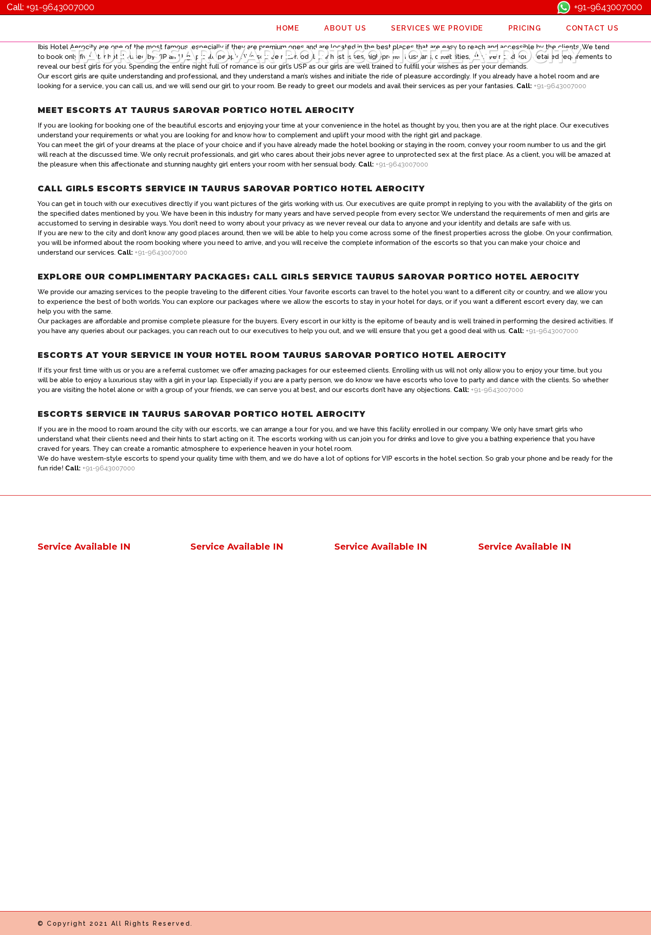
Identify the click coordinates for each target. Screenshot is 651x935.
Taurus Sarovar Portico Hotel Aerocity (252, 758)
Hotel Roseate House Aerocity (87, 806)
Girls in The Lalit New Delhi (233, 815)
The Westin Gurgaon (367, 838)
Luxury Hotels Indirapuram (377, 631)
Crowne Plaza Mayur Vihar (376, 663)
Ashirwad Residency (71, 679)
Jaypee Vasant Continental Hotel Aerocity (243, 794)
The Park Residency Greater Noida (534, 742)
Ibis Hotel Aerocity (68, 710)
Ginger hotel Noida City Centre (240, 663)
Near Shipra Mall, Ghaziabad (236, 710)
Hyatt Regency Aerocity (229, 774)
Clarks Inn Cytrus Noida (516, 822)
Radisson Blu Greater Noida (379, 742)
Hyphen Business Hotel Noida (527, 774)
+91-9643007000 (60, 7)
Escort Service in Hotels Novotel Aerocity (105, 695)
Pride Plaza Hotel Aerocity (80, 758)
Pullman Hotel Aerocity (75, 742)
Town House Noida (365, 774)
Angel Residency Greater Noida (529, 758)
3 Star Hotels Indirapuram (376, 599)
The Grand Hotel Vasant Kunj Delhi (246, 830)
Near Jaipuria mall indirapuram (239, 695)
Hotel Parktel (59, 663)
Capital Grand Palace (72, 599)
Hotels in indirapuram (225, 647)
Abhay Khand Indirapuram (520, 647)
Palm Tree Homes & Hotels (82, 615)
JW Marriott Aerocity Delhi (80, 854)
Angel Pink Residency (225, 615)
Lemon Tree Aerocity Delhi (81, 838)
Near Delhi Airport (363, 567)
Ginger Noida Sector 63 (228, 679)
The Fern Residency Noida (377, 806)
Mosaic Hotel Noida (366, 790)
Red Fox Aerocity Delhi (75, 822)
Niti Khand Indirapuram (515, 710)
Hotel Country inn (506, 583)
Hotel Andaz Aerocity (73, 790)
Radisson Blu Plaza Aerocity (236, 742)
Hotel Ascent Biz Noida (516, 790)
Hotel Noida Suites (508, 806)
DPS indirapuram (505, 631)
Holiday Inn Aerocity (71, 726)
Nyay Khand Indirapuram (518, 679)
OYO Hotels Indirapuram (374, 583)
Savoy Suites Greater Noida (523, 726)
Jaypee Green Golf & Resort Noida (390, 726)
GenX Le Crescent (67, 567)
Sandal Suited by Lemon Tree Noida (393, 822)
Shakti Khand (499, 615)
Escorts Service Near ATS (520, 567)
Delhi (198, 567)
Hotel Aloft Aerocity (70, 774)
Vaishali (202, 583)
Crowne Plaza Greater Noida (380, 710)
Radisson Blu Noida (366, 758)
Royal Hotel (57, 647)
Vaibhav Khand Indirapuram (523, 663)
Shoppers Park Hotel (224, 631)
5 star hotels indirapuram (374, 615)
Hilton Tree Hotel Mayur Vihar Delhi (391, 647)
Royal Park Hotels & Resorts (84, 583)
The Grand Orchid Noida (518, 838)
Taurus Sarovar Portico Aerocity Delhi (251, 846)
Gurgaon (204, 599)
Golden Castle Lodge (73, 631)
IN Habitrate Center (509, 599)
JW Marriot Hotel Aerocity (232, 726)
